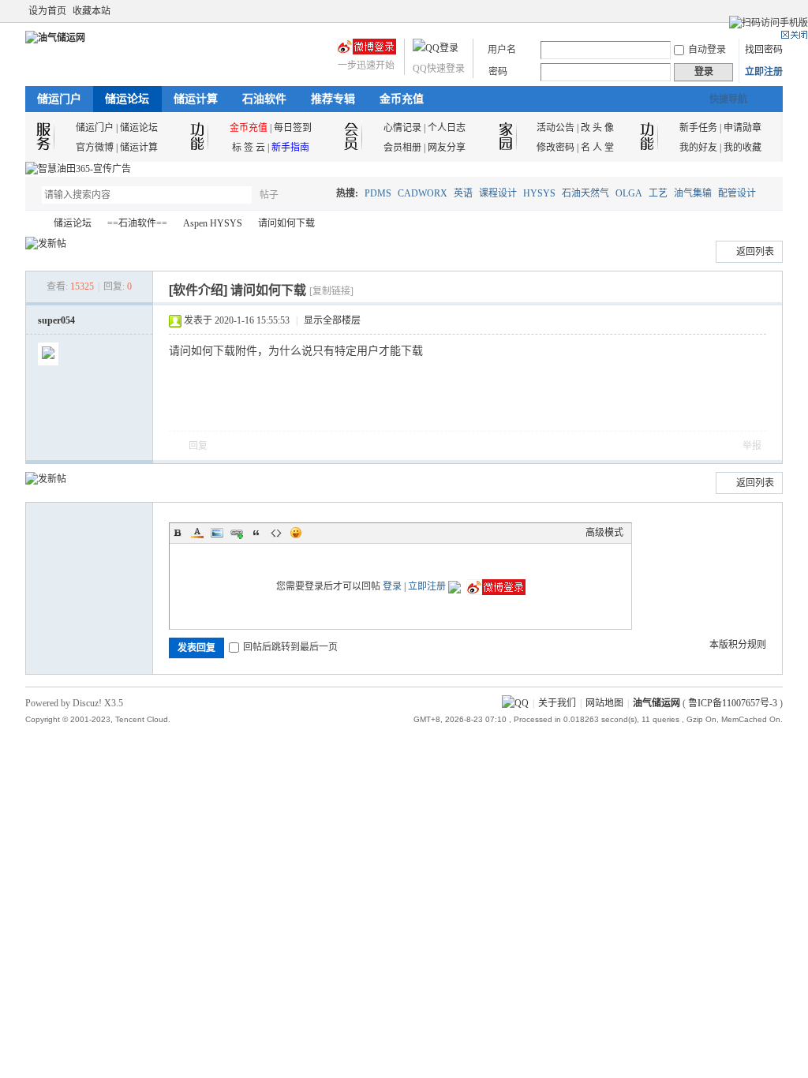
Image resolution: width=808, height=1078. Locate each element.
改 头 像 (597, 127)
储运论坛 (127, 99)
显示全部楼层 (332, 320)
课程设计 (498, 193)
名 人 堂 (597, 147)
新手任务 (698, 127)
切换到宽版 (774, 11)
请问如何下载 (286, 223)
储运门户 (59, 99)
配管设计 (737, 193)
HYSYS (539, 193)
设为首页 (47, 11)
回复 (198, 445)
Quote (256, 533)
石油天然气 (585, 193)
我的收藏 (742, 147)
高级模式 (604, 532)
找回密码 (764, 49)
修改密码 (555, 147)
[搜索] (315, 194)
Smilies (296, 533)
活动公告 (555, 127)
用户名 (502, 49)
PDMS (378, 193)
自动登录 (707, 49)
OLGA (628, 193)
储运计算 (196, 99)
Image (217, 533)
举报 (752, 445)
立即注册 (764, 71)
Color (197, 533)
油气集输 (693, 193)
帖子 (269, 194)
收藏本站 (91, 11)
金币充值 (402, 99)
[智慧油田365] (78, 168)
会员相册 (402, 147)
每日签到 (293, 127)
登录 (392, 586)
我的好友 (698, 147)
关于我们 (557, 703)
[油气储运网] (55, 37)
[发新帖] (45, 244)
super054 (56, 320)
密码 (497, 71)
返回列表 (755, 251)
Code (276, 533)
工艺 (658, 193)
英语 (463, 193)
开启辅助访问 (761, 11)
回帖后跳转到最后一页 (290, 647)
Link (237, 533)
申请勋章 (742, 127)
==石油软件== (137, 223)
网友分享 (447, 147)
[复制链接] (331, 291)
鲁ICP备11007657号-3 (732, 703)
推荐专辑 (333, 99)
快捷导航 (728, 99)
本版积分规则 (737, 644)
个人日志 (447, 127)
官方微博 (95, 147)
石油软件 (264, 99)
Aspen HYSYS (212, 223)
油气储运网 (31, 223)
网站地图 (604, 703)
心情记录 (402, 127)
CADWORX (422, 193)
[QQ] (515, 703)
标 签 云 (248, 147)
